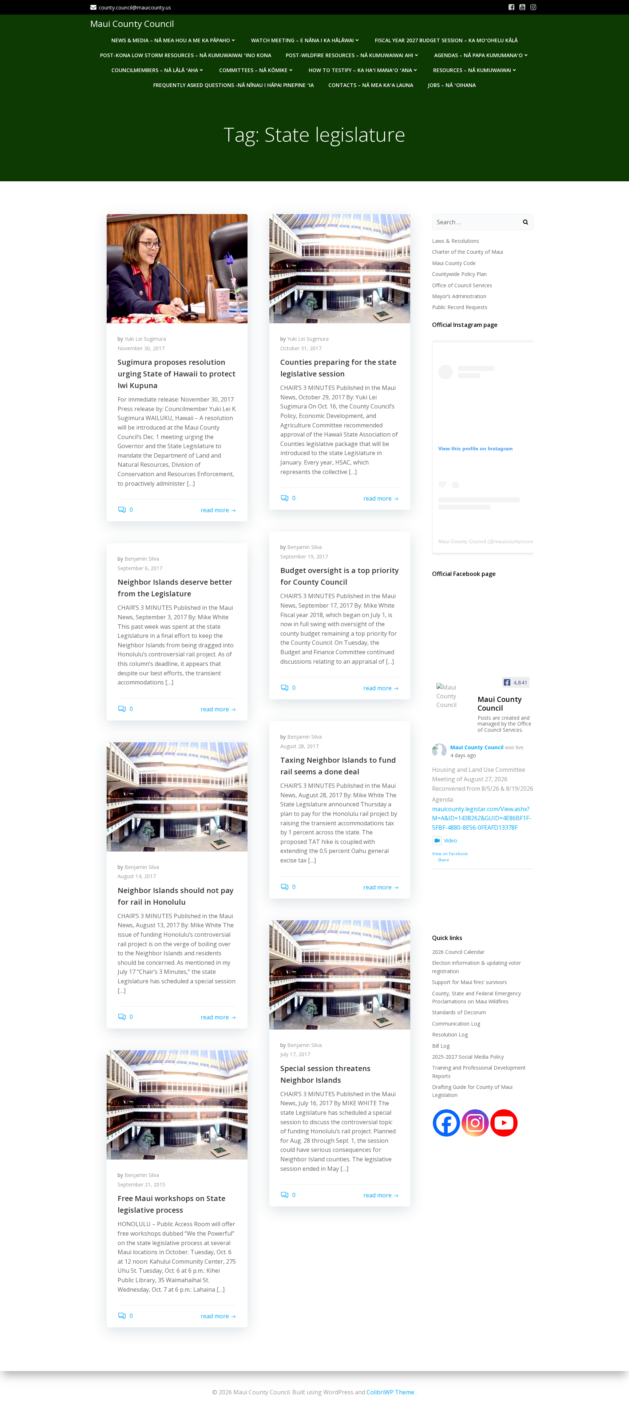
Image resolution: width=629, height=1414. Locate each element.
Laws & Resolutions (455, 240)
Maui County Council (132, 23)
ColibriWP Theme (390, 1392)
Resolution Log (450, 1034)
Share (443, 859)
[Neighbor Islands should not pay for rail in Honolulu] (177, 796)
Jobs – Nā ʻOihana (452, 85)
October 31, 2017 (300, 348)
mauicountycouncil (515, 541)
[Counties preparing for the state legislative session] (339, 268)
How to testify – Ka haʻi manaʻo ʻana (360, 70)
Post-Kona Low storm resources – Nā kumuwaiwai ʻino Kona (185, 55)
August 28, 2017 (299, 746)
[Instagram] (475, 1123)
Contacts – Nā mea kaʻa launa (370, 85)
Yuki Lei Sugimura (145, 338)
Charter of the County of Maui (467, 251)
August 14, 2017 (137, 876)
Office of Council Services (462, 285)
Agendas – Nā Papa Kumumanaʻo (478, 55)
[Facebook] (446, 1123)
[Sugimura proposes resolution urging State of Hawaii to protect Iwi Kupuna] (177, 268)
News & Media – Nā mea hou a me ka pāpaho (170, 40)
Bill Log (441, 1045)
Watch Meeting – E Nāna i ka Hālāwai (302, 40)
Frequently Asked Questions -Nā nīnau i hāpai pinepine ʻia (233, 85)
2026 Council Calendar (458, 951)
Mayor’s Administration (459, 296)
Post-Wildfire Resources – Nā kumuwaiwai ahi (349, 55)
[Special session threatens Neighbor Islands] (339, 974)
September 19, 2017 (304, 556)
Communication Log (456, 1023)
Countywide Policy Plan (459, 273)
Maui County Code (454, 263)
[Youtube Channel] (504, 1123)
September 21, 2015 (141, 1184)
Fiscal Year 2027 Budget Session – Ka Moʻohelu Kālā (446, 40)
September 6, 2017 (140, 568)
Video (450, 840)
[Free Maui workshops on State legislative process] (177, 1104)
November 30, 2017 (141, 348)
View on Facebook (450, 853)
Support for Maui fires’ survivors (469, 982)
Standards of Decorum (459, 1012)
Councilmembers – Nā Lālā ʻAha (154, 70)
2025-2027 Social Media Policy (468, 1056)
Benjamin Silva (304, 547)
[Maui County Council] (454, 696)
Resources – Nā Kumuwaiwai (472, 70)
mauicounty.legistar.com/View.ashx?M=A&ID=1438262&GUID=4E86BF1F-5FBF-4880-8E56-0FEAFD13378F (481, 818)
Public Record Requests (459, 307)
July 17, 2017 (295, 1054)
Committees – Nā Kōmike (253, 70)
